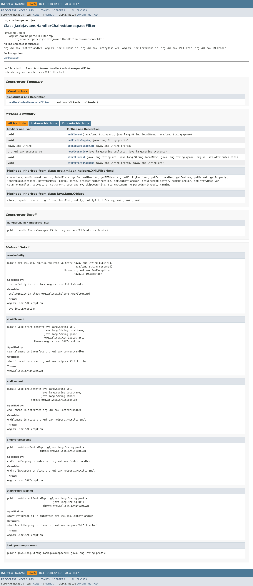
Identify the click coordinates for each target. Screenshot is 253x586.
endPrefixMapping (79, 140)
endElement (75, 134)
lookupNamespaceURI (81, 145)
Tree (42, 4)
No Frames (58, 10)
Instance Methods (44, 123)
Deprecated (54, 4)
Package (20, 4)
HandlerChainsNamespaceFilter (28, 102)
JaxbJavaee (11, 57)
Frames (45, 10)
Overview (7, 4)
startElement (76, 157)
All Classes (79, 10)
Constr (37, 15)
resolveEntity (77, 151)
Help (76, 4)
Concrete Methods (75, 123)
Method (49, 15)
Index (67, 4)
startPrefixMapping (81, 162)
